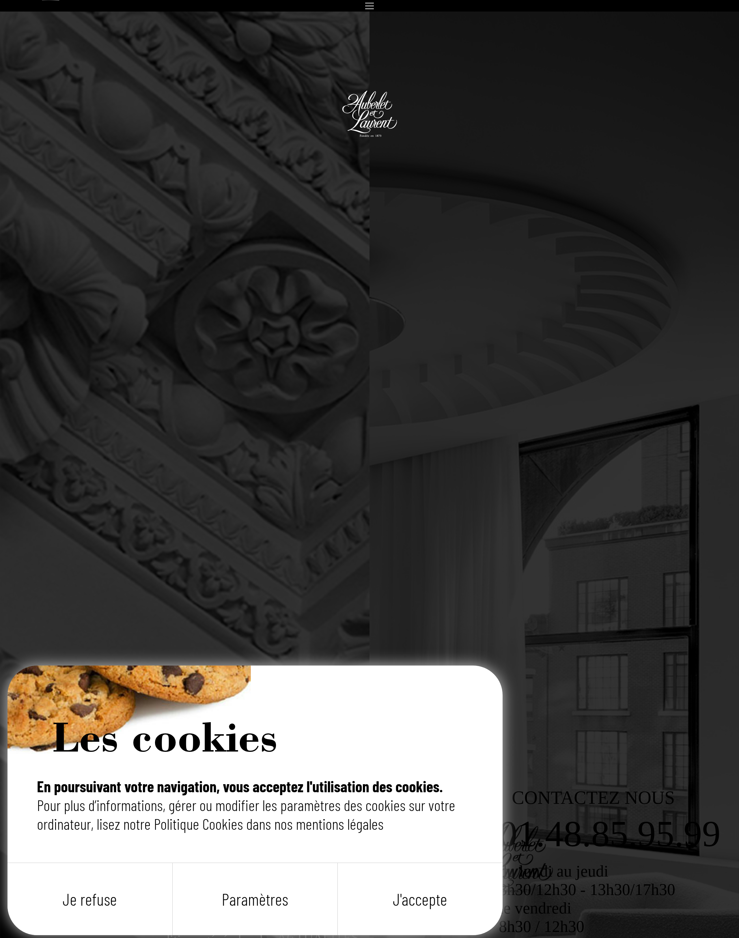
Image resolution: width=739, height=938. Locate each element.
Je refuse (90, 899)
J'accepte (420, 899)
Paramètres (255, 899)
